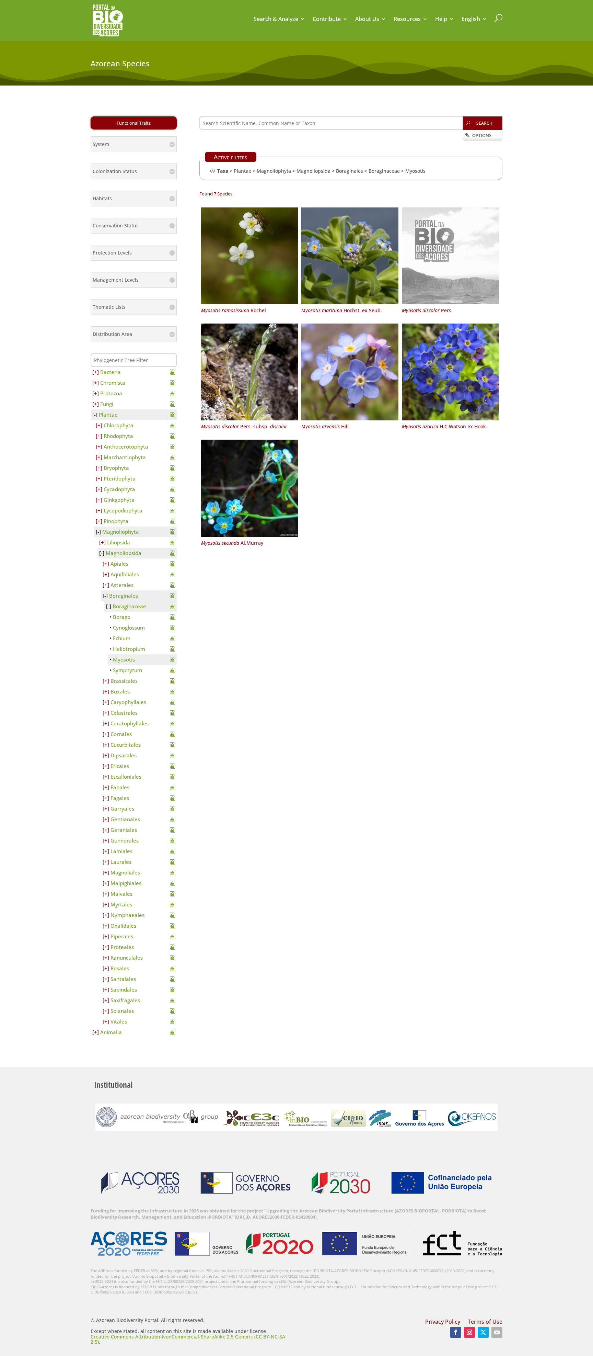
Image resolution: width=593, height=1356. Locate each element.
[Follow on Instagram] (469, 1332)
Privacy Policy (442, 1322)
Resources (407, 19)
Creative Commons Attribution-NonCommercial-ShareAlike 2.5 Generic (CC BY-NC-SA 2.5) (188, 1339)
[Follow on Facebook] (455, 1332)
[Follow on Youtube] (496, 1332)
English (471, 19)
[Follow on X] (483, 1332)
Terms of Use (485, 1322)
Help (441, 19)
